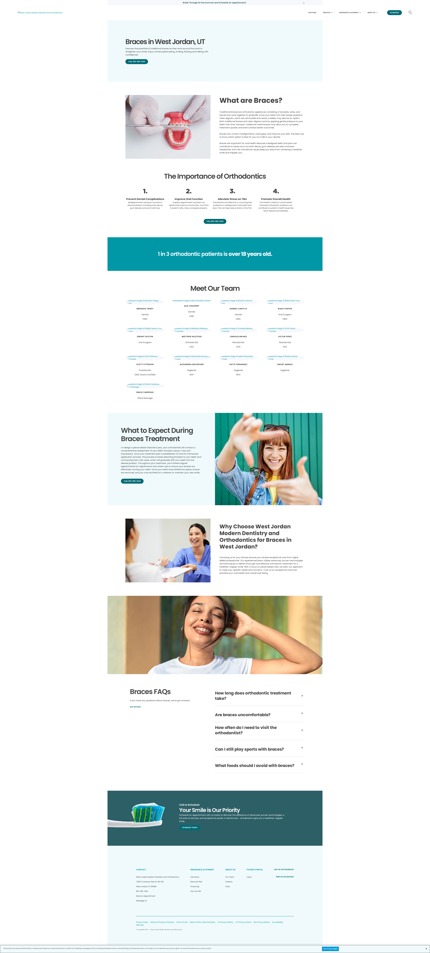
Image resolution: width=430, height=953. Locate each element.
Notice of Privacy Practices (162, 922)
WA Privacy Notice (262, 922)
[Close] (426, 948)
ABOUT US (371, 12)
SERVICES (326, 12)
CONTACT (141, 869)
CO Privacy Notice (243, 922)
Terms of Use (182, 922)
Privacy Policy (142, 922)
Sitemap (140, 925)
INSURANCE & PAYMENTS (349, 12)
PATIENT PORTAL (255, 869)
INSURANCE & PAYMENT (202, 869)
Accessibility (277, 922)
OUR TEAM (312, 12)
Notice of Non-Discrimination (202, 922)
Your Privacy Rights (330, 949)
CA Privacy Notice (225, 922)
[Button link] (410, 13)
